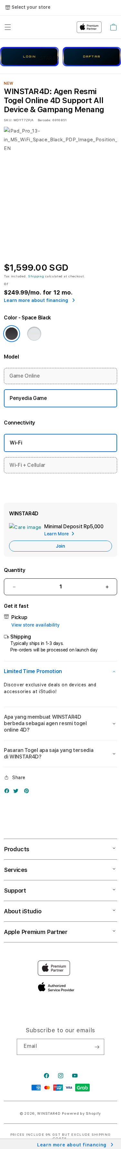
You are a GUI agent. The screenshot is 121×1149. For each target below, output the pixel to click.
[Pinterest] (28, 792)
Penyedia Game (28, 398)
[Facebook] (8, 792)
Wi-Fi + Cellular (27, 465)
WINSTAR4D (48, 1113)
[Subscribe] (97, 1047)
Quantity (14, 570)
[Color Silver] (34, 334)
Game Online (24, 376)
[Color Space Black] (11, 333)
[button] (60, 671)
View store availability (35, 625)
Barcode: (44, 120)
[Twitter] (17, 792)
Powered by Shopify (81, 1113)
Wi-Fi (16, 443)
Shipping (36, 276)
